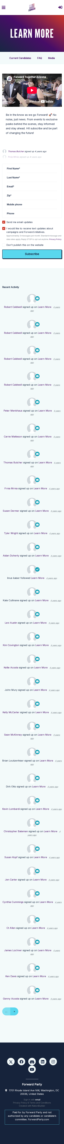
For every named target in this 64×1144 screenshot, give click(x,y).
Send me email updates (19, 222)
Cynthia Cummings (13, 902)
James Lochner (13, 950)
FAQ (39, 58)
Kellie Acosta (11, 667)
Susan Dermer (11, 510)
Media (51, 58)
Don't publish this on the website (24, 244)
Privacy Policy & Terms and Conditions (32, 1102)
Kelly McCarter (11, 712)
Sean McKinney (13, 734)
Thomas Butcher (16, 151)
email (37, 1099)
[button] (60, 7)
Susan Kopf (11, 857)
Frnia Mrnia (11, 488)
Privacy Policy (55, 239)
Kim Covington (11, 645)
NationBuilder (38, 1106)
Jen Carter (11, 879)
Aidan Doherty (11, 555)
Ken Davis (11, 976)
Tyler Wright (11, 533)
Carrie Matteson (13, 436)
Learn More (44, 306)
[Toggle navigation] (3, 7)
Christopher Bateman (16, 831)
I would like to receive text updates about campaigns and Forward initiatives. (33, 233)
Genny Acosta (11, 998)
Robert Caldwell (13, 306)
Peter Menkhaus (13, 410)
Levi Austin (11, 622)
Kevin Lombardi (11, 808)
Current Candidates (20, 58)
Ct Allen (11, 927)
